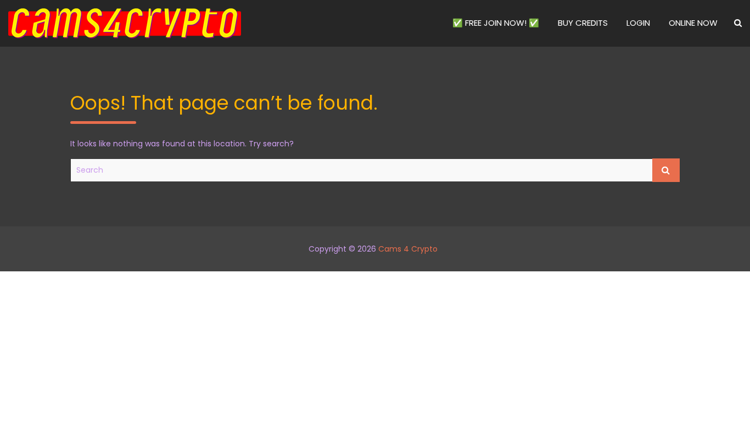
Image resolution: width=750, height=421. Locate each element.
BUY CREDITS (583, 23)
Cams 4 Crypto (408, 248)
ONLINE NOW (693, 23)
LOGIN (638, 23)
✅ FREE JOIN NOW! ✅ (495, 23)
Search (666, 170)
